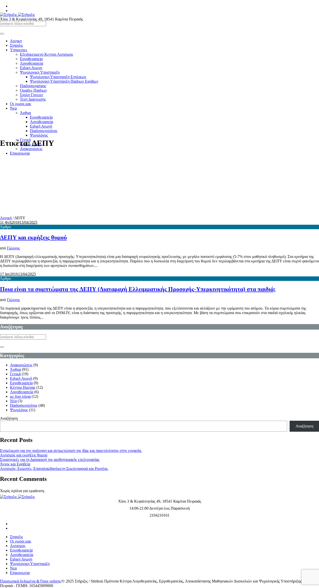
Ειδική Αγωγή (21, 378)
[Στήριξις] (17, 14)
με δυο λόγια (20, 396)
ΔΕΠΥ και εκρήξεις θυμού (33, 237)
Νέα (13, 401)
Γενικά (15, 374)
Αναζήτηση (9, 418)
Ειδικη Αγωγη (21, 559)
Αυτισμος (17, 546)
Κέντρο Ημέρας (22, 387)
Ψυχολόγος (19, 410)
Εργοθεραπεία (21, 383)
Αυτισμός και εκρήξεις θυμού (23, 455)
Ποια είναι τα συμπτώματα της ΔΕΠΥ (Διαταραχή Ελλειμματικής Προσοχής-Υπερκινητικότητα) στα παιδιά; (138, 289)
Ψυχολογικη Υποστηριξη (30, 564)
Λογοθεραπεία (21, 392)
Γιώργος (13, 248)
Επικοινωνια (20, 573)
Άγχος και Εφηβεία (15, 464)
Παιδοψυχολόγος (23, 405)
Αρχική (6, 218)
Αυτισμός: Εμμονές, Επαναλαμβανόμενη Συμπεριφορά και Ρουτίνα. (54, 468)
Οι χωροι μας (20, 541)
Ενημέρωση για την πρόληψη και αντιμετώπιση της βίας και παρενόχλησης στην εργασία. (71, 450)
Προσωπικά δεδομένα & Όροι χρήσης (30, 581)
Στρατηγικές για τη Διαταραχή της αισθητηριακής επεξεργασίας (49, 459)
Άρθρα (15, 369)
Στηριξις (16, 537)
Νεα (13, 568)
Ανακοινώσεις (21, 365)
